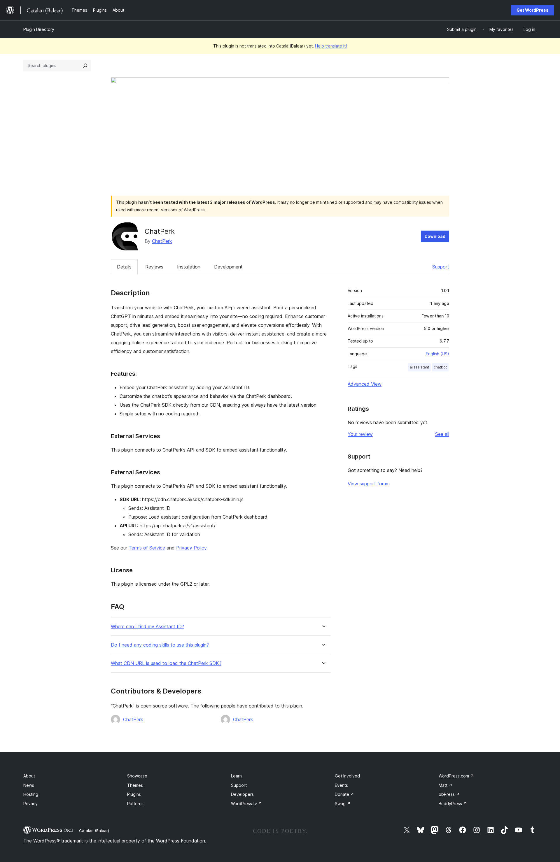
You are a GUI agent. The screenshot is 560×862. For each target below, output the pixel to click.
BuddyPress (453, 803)
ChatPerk (162, 241)
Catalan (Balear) (94, 830)
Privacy (30, 803)
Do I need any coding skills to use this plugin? (160, 645)
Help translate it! (331, 45)
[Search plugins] (85, 65)
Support (440, 267)
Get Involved (347, 775)
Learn (236, 775)
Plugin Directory (38, 29)
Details (124, 267)
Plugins (134, 794)
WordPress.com (456, 775)
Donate (344, 794)
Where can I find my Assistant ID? (147, 626)
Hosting (30, 794)
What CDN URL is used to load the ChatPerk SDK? (166, 663)
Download (435, 236)
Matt (445, 785)
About (29, 775)
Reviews (154, 267)
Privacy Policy (191, 548)
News (28, 785)
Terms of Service (147, 548)
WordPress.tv (246, 803)
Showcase (137, 775)
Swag (343, 803)
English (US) (437, 353)
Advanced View (365, 384)
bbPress (449, 794)
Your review (360, 434)
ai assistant (419, 367)
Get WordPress (533, 10)
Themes (135, 785)
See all (442, 434)
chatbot (440, 367)
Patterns (135, 803)
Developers (242, 794)
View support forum (369, 484)
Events (341, 785)
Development (228, 267)
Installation (188, 267)
